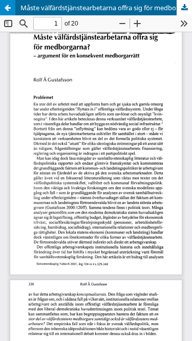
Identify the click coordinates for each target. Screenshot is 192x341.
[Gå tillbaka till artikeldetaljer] (7, 7)
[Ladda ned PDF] (184, 7)
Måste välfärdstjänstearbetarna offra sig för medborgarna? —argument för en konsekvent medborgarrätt (106, 7)
